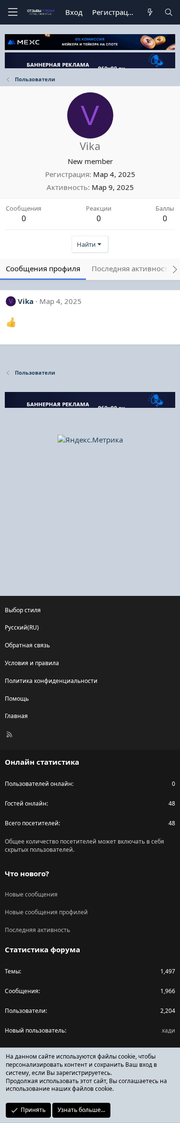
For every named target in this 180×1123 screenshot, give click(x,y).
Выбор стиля (23, 610)
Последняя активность (37, 930)
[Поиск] (168, 12)
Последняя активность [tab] (132, 268)
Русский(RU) (22, 627)
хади (168, 1030)
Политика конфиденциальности (51, 681)
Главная (16, 716)
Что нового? (27, 873)
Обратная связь (27, 645)
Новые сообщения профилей (46, 912)
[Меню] (12, 12)
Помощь (17, 698)
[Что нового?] (149, 12)
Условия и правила (32, 663)
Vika (26, 301)
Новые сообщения (31, 894)
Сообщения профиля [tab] (43, 268)
